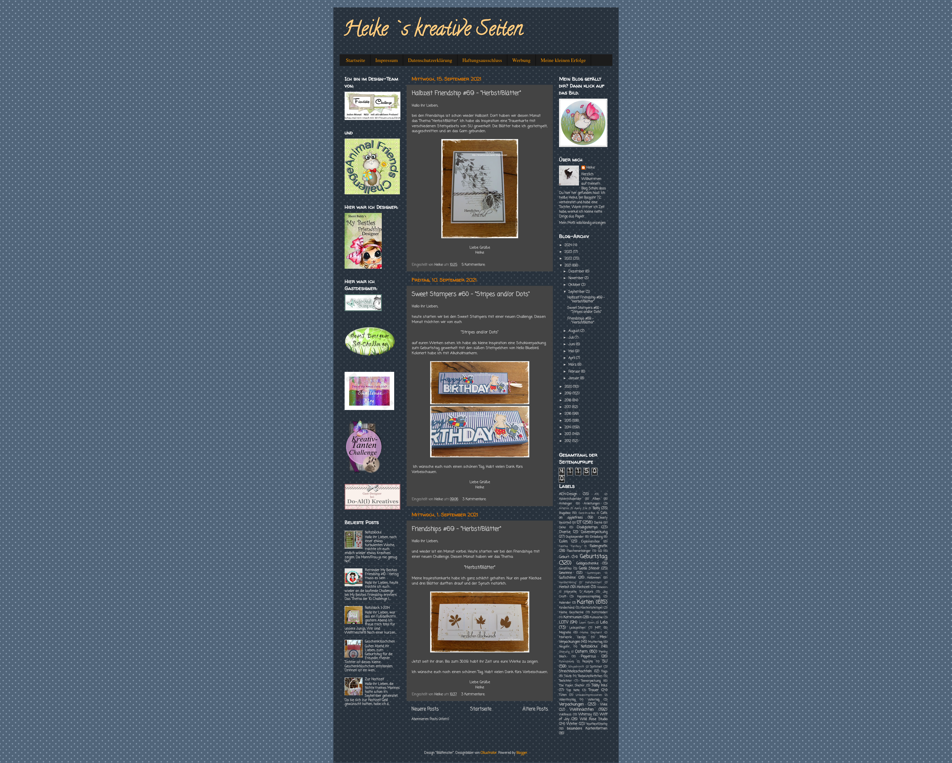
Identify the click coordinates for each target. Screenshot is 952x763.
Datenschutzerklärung (430, 60)
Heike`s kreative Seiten (433, 30)
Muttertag (595, 642)
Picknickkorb (566, 662)
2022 (569, 258)
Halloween (594, 578)
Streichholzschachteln (575, 671)
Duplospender (575, 537)
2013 (568, 434)
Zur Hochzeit (374, 679)
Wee (603, 704)
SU (604, 661)
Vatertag (593, 700)
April (572, 358)
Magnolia (565, 632)
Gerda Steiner (589, 568)
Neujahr (564, 647)
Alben (596, 499)
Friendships (435, 115)
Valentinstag (567, 700)
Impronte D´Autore (578, 592)
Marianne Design (572, 637)
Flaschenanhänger (579, 551)
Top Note (573, 690)
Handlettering (567, 583)
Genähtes (565, 568)
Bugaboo (564, 513)
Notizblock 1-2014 (377, 608)
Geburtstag (593, 557)
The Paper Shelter (572, 685)
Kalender (565, 603)
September (577, 291)
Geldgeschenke (587, 563)
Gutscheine (567, 577)
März (572, 364)
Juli (571, 337)
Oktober (574, 285)
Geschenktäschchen (380, 641)
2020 (569, 386)
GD (600, 551)
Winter (572, 724)
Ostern (581, 651)
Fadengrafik (598, 546)
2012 (568, 441)
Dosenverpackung (594, 532)
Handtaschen (593, 583)
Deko (562, 527)
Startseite (355, 60)
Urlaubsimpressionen (589, 695)
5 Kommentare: (474, 264)
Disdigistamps (587, 527)
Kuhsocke (596, 617)
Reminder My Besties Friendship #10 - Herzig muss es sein (381, 574)
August (574, 331)
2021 (568, 265)
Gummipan (594, 573)
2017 (568, 407)
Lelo (603, 622)
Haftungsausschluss (482, 60)
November (576, 278)
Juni (572, 344)
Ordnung (564, 652)
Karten (585, 602)
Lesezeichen (577, 628)
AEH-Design (568, 494)
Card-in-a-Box (587, 513)
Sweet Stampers (472, 317)
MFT (598, 628)
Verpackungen (571, 704)
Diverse (564, 532)
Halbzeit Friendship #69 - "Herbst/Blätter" (466, 93)
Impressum (386, 60)
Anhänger (565, 503)
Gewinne (565, 573)
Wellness (565, 714)
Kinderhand (566, 608)
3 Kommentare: (475, 499)
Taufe (568, 676)
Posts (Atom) (439, 719)
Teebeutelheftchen (590, 676)
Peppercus (588, 656)
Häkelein (602, 587)
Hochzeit (583, 587)
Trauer (594, 690)
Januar (574, 378)
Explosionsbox (590, 541)
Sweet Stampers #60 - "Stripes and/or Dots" (471, 294)
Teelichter (565, 681)
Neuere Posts (425, 709)
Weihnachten (582, 709)
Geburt (564, 557)
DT (579, 522)
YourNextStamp (596, 724)
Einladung (596, 537)
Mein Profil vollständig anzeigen (582, 223)
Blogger (521, 753)
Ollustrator (489, 753)
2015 (568, 420)
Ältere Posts (535, 709)
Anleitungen (592, 503)
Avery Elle (580, 508)
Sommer (596, 667)
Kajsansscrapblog (588, 596)
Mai (571, 351)
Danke (598, 523)
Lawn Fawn (586, 623)
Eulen (563, 541)
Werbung (521, 60)
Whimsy (585, 714)
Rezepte (587, 661)
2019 (568, 393)
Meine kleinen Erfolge (563, 60)
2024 (569, 245)
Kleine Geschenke (571, 612)
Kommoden (599, 612)
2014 (568, 427)
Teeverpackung (591, 681)
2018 (568, 400)
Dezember (576, 271)
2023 (569, 252)
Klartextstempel (591, 608)
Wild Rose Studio (593, 719)
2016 (568, 413)
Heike (590, 168)
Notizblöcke (373, 532)
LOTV (563, 622)
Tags (604, 671)
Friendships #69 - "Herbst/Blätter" (456, 529)
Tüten (563, 695)
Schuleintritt (576, 667)
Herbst (564, 587)
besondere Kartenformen (587, 728)
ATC (597, 494)
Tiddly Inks (599, 685)
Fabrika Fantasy (570, 546)
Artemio (564, 508)
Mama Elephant (591, 633)
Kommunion (573, 617)
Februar (574, 371)
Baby (596, 508)
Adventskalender (570, 499)
